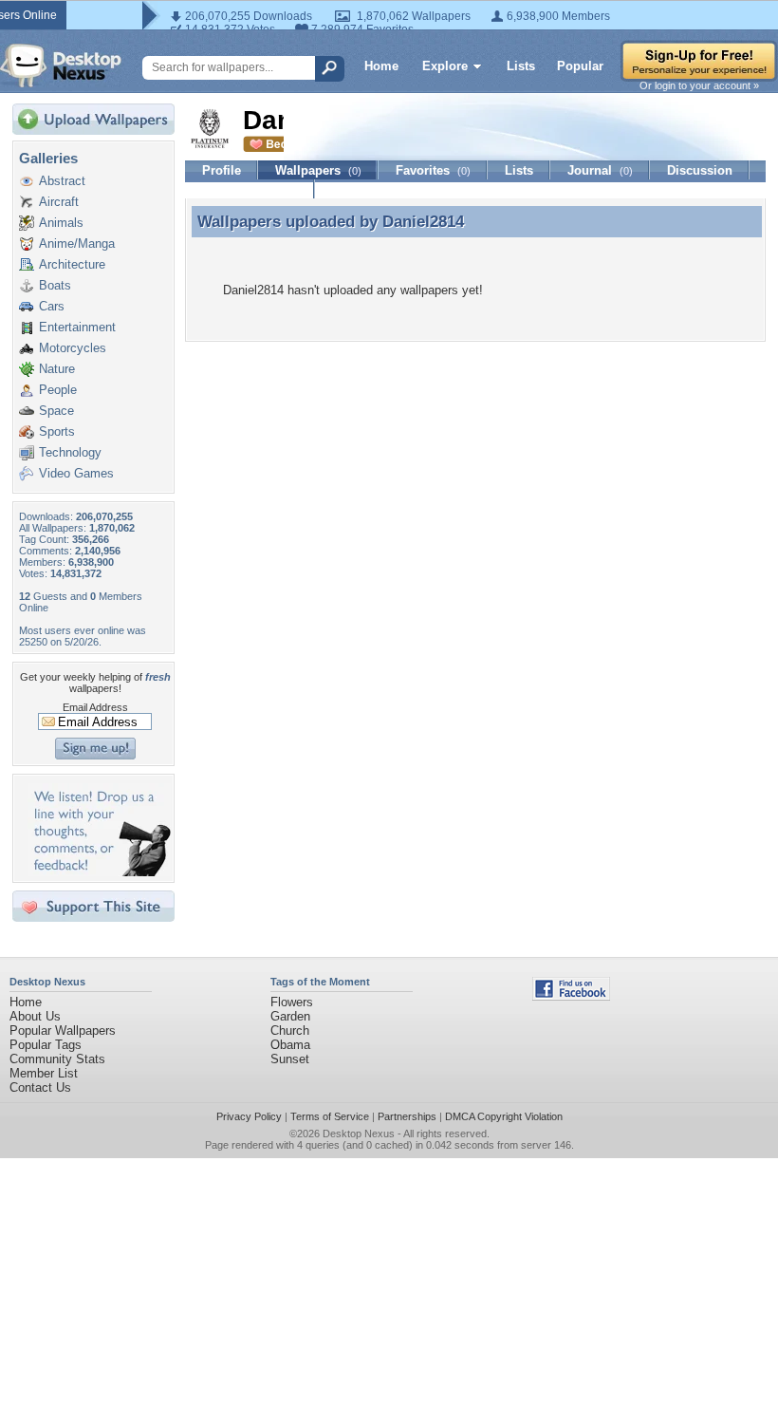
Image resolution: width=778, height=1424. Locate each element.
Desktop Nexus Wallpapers (60, 65)
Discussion (699, 170)
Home (381, 66)
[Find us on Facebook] (571, 996)
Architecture (72, 264)
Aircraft (59, 202)
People (58, 390)
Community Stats (57, 1059)
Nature (57, 369)
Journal (600, 170)
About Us (35, 1016)
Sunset (289, 1059)
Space (56, 410)
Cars (52, 306)
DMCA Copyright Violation (504, 1116)
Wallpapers (318, 170)
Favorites (433, 170)
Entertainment (77, 327)
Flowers (291, 1002)
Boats (55, 285)
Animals (61, 222)
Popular (580, 66)
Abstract (62, 181)
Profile (221, 170)
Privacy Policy (249, 1116)
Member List (43, 1073)
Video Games (76, 473)
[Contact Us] (99, 872)
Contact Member (250, 189)
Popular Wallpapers (62, 1030)
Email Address (95, 707)
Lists (521, 66)
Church (289, 1030)
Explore (445, 66)
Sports (57, 431)
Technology (70, 452)
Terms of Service (329, 1116)
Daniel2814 (423, 221)
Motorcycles (72, 348)
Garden (290, 1016)
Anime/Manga (77, 243)
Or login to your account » (699, 85)
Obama (290, 1045)
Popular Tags (45, 1045)
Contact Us (40, 1087)
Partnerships (407, 1116)
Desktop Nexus (359, 1133)
